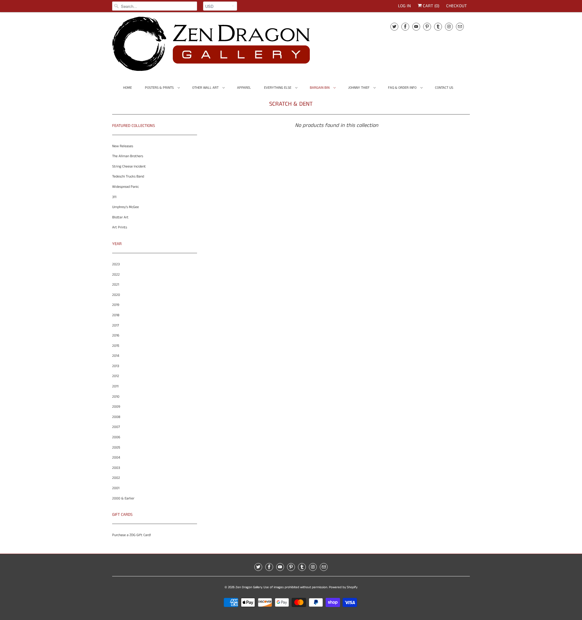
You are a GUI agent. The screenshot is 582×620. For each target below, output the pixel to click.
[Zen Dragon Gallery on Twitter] (394, 26)
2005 (116, 447)
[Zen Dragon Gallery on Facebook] (405, 26)
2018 (115, 315)
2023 (116, 264)
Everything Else (278, 87)
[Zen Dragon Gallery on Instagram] (449, 26)
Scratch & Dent (291, 104)
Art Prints (119, 227)
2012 (115, 376)
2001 (115, 488)
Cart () (430, 6)
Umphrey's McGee (125, 207)
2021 (115, 284)
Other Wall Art (205, 87)
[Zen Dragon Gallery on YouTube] (416, 26)
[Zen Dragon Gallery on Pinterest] (427, 26)
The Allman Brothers (127, 156)
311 (114, 197)
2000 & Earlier (123, 498)
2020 (116, 294)
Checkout (456, 6)
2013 (115, 366)
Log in (404, 6)
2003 (116, 467)
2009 (116, 406)
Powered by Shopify (343, 587)
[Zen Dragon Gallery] (221, 46)
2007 (116, 426)
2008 (116, 416)
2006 (116, 437)
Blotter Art (120, 217)
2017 (115, 325)
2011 (115, 386)
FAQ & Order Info (402, 87)
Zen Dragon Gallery (249, 587)
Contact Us (444, 87)
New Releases (122, 146)
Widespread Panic (125, 186)
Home (127, 87)
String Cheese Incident (129, 166)
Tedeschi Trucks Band (128, 176)
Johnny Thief (359, 87)
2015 (115, 345)
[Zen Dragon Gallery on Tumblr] (438, 26)
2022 (116, 274)
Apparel (244, 87)
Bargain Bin (320, 87)
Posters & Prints (160, 87)
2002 (116, 477)
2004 (116, 457)
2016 (115, 335)
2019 (115, 304)
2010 (115, 396)
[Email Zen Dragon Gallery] (460, 26)
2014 (115, 355)
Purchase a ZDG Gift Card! (131, 535)
